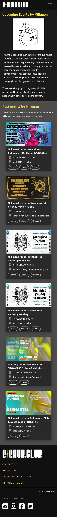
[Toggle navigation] (50, 5)
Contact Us (10, 464)
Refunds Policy (13, 483)
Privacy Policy (12, 470)
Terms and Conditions (17, 476)
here (21, 92)
